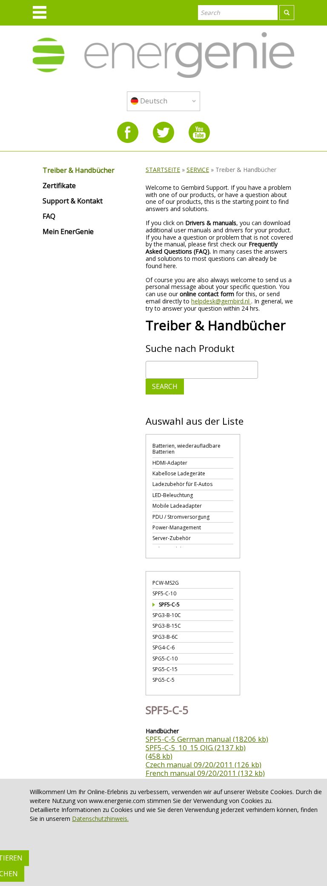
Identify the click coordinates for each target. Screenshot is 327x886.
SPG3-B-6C (165, 636)
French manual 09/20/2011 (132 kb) (205, 773)
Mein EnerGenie (68, 232)
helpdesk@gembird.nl (221, 301)
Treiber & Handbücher (79, 170)
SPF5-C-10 (164, 593)
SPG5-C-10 (165, 658)
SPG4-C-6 (163, 647)
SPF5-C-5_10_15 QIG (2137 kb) (196, 747)
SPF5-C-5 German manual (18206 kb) (207, 739)
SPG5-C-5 (163, 679)
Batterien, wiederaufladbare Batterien (186, 448)
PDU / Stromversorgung (180, 516)
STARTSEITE (163, 170)
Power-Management (176, 527)
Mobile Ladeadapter (177, 505)
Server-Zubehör (171, 538)
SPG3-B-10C (166, 615)
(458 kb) (159, 756)
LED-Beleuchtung (172, 495)
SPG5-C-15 (165, 669)
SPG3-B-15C (166, 625)
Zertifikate (59, 186)
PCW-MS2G (165, 582)
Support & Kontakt (73, 201)
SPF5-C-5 (169, 604)
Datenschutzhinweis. (100, 819)
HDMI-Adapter (169, 462)
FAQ (49, 216)
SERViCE (197, 170)
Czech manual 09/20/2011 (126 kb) (203, 764)
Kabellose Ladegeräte (178, 473)
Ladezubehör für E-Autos (182, 484)
